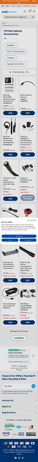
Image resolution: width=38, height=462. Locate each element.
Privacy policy (31, 220)
